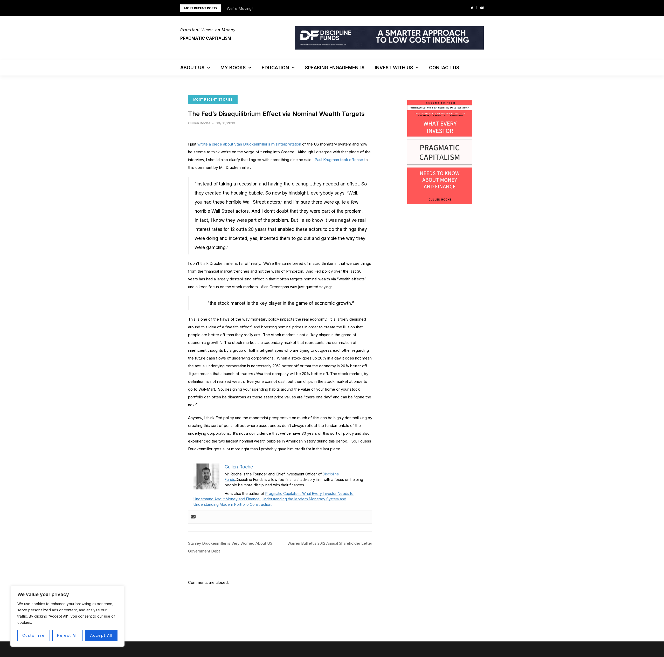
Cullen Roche (199, 123)
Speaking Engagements (334, 67)
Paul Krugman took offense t (340, 159)
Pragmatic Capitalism (205, 38)
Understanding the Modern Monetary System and (304, 499)
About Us (192, 67)
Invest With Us (394, 67)
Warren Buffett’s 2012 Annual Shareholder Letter (329, 543)
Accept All (101, 635)
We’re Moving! (240, 8)
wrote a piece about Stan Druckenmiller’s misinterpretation (249, 144)
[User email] (193, 517)
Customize (33, 635)
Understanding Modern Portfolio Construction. (232, 504)
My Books (233, 67)
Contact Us (444, 67)
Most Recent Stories (212, 99)
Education (275, 67)
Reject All (67, 635)
